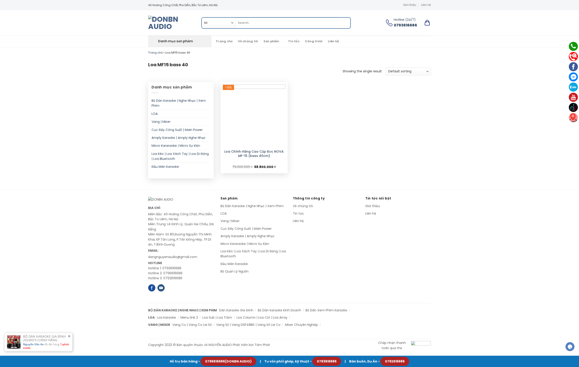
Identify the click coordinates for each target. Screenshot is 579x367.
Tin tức (293, 41)
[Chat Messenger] (573, 76)
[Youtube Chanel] (573, 97)
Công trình (314, 41)
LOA (155, 113)
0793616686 (327, 361)
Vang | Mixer (161, 121)
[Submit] (344, 23)
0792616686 (395, 361)
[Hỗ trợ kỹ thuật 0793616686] (573, 56)
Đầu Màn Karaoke (165, 166)
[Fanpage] (573, 66)
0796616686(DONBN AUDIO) (228, 361)
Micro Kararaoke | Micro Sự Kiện (176, 145)
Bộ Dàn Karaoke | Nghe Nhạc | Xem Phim (179, 103)
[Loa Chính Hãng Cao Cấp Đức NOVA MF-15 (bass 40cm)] (254, 115)
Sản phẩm (271, 41)
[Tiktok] (573, 107)
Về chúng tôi (248, 41)
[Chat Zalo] (573, 87)
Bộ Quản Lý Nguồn (235, 271)
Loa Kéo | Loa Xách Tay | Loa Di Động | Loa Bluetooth (180, 156)
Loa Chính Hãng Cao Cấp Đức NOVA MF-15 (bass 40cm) (254, 153)
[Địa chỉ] (573, 117)
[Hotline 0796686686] (573, 46)
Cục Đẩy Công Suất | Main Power (177, 130)
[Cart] (427, 23)
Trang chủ (224, 41)
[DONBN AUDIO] (171, 23)
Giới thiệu (409, 5)
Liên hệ (426, 5)
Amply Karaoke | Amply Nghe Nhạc (179, 137)
